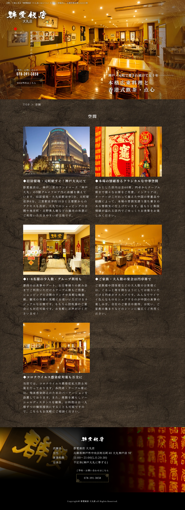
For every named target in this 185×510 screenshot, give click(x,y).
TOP (36, 35)
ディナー (20, 37)
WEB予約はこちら (26, 82)
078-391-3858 (92, 478)
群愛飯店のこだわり (31, 44)
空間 (15, 34)
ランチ (26, 35)
